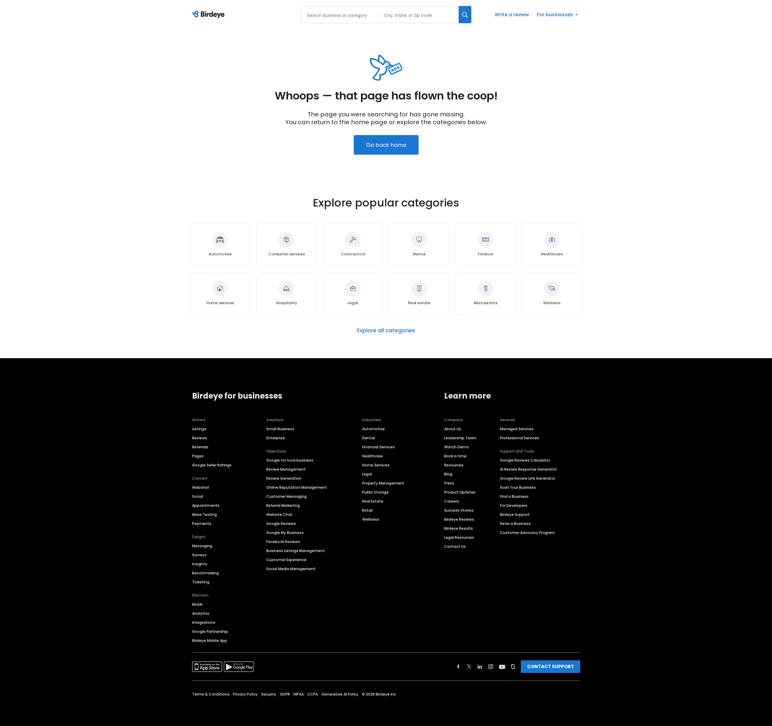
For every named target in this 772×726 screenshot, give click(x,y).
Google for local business (289, 460)
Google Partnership (210, 631)
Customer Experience (286, 559)
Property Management (383, 483)
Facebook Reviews (283, 541)
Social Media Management (291, 568)
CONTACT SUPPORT (550, 666)
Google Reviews (281, 523)
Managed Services (517, 428)
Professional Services (519, 437)
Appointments (206, 505)
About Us (452, 428)
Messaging (202, 545)
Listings (199, 428)
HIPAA (298, 694)
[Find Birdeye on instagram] (490, 666)
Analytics (200, 613)
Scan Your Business (518, 487)
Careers (451, 501)
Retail (367, 510)
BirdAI (197, 604)
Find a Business (514, 496)
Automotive (373, 428)
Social (197, 496)
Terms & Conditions (210, 694)
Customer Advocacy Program (527, 532)
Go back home (386, 145)
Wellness (370, 519)
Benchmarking (205, 573)
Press (449, 483)
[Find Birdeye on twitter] (469, 666)
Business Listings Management (295, 550)
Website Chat (279, 514)
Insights (199, 564)
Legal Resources (459, 537)
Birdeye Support (515, 514)
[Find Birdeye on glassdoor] (513, 666)
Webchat (200, 487)
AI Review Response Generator (528, 469)
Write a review (512, 14)
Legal (367, 474)
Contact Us (455, 546)
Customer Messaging (286, 496)
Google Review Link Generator (527, 478)
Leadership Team (460, 437)
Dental (368, 437)
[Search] (465, 14)
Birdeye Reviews (459, 519)
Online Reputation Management (296, 487)
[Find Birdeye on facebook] (458, 666)
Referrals (200, 447)
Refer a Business (515, 523)
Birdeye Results (458, 528)
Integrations (203, 622)
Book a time (455, 456)
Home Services (376, 465)
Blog (448, 474)
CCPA (312, 694)
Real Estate (372, 501)
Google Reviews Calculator (525, 460)
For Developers (513, 505)
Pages (198, 456)
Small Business (280, 428)
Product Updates (460, 492)
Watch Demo (456, 447)
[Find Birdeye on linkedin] (479, 666)
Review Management (286, 469)
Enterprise (275, 437)
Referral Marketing (283, 505)
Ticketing (200, 582)
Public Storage (375, 492)
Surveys (199, 554)
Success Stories (458, 510)
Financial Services (378, 447)
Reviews (199, 437)
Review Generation (284, 478)
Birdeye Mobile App (209, 640)
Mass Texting (204, 514)
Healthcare (372, 456)
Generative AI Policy (339, 694)
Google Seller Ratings (212, 465)
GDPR (285, 694)
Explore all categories (386, 330)
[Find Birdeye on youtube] (502, 666)
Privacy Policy (245, 694)
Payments (201, 523)
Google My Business (285, 532)
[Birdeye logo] (209, 15)
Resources (454, 465)
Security (268, 694)
